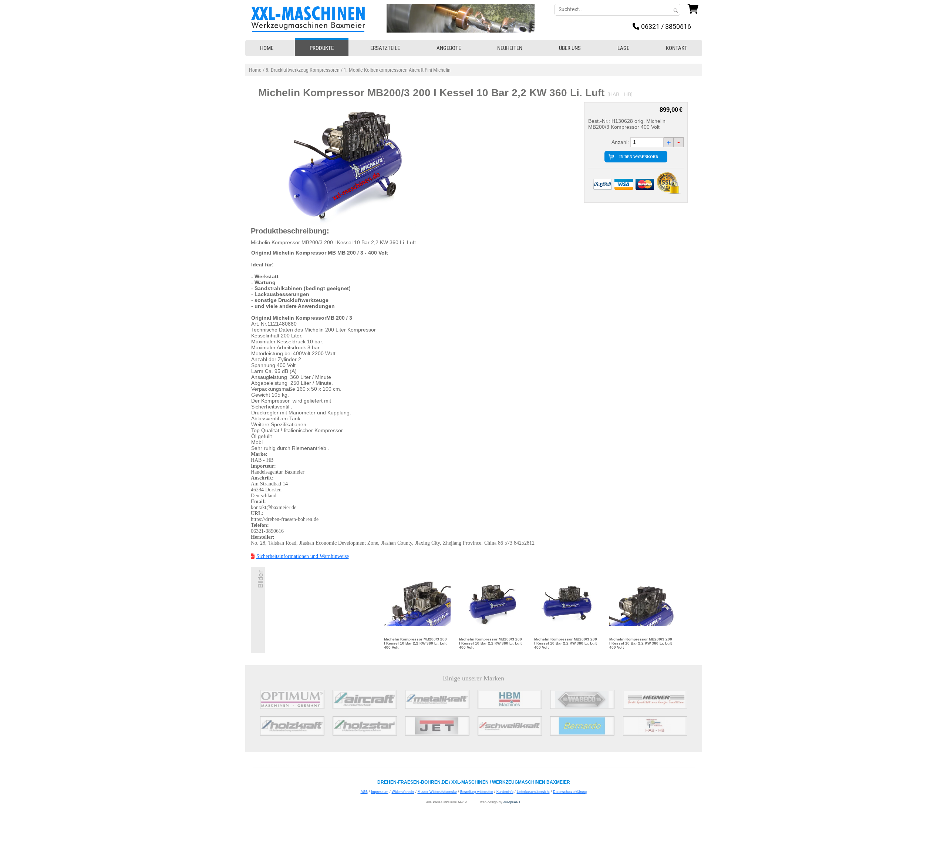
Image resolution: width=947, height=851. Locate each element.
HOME (266, 48)
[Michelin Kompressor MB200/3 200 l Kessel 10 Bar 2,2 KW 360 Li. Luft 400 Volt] (417, 604)
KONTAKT (676, 48)
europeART (512, 802)
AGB (364, 792)
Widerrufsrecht (403, 792)
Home (255, 70)
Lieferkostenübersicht (533, 792)
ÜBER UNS (570, 48)
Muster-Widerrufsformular (437, 792)
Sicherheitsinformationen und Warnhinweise (302, 556)
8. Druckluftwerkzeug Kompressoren (303, 70)
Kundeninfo (504, 792)
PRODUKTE (322, 48)
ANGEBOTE (449, 48)
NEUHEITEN (509, 48)
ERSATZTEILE (385, 48)
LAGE (623, 48)
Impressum (379, 792)
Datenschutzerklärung (570, 792)
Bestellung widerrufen (476, 792)
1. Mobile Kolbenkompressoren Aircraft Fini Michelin (397, 70)
